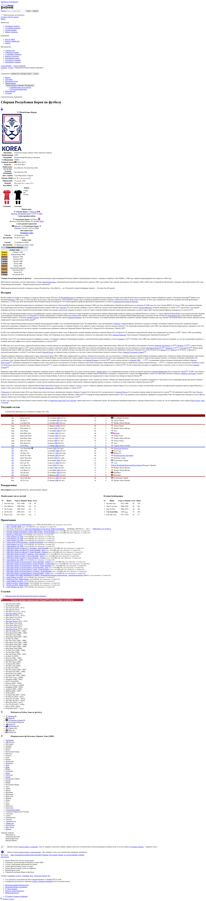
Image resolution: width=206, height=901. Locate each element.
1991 (58, 420)
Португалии (195, 400)
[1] (30, 178)
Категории (5, 857)
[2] (49, 284)
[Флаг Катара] (112, 451)
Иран (10, 718)
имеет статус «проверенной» (30, 852)
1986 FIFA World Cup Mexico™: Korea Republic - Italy (25, 550)
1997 (57, 423)
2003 (41, 221)
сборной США (135, 360)
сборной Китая (47, 352)
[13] (175, 345)
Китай (8, 777)
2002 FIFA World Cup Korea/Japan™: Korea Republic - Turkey (28, 573)
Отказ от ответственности (14, 891)
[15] (27, 347)
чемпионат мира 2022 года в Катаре (63, 400)
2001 (57, 475)
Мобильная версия (12, 893)
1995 (56, 438)
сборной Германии (74, 317)
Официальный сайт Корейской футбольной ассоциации (25, 596)
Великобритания (24, 214)
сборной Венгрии (173, 315)
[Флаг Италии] (112, 433)
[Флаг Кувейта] (7, 732)
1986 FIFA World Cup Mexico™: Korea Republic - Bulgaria (27, 552)
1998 (56, 443)
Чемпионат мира (26, 233)
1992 (55, 428)
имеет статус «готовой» (28, 847)
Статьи (10, 68)
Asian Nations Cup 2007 (14, 577)
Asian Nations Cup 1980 (14, 546)
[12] (55, 341)
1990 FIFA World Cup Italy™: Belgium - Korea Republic (26, 554)
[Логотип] (12, 150)
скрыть (36, 73)
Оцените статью (8, 899)
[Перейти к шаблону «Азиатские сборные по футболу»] (1, 736)
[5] (192, 309)
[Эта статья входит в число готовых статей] (1, 107)
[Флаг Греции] (112, 460)
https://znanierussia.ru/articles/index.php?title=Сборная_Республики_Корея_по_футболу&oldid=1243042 (47, 855)
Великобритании (67, 298)
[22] (11, 362)
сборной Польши (91, 360)
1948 (40, 214)
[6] (34, 319)
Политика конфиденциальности (17, 885)
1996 (56, 433)
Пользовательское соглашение (16, 887)
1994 (55, 458)
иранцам (121, 339)
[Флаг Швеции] (13, 226)
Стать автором (6, 66)
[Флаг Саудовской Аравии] (112, 418)
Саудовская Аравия (15, 720)
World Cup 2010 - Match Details (17, 579)
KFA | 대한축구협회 (13, 527)
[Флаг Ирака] (7, 730)
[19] (145, 351)
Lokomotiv (25, 876)
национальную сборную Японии (126, 301)
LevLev (18, 876)
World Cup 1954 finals (14, 535)
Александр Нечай (40, 876)
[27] (187, 371)
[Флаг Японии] (112, 436)
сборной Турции (33, 317)
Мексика (33, 212)
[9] (179, 332)
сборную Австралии (188, 373)
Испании (169, 348)
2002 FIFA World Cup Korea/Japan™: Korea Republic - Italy (27, 567)
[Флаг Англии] (112, 448)
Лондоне (63, 308)
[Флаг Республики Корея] (18, 112)
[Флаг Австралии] (7, 726)
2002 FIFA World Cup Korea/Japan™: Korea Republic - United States (30, 564)
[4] (178, 307)
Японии (11, 300)
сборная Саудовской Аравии (133, 352)
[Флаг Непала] (39, 219)
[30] (80, 387)
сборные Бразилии (119, 335)
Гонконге (117, 324)
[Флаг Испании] (112, 475)
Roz (31, 876)
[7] (124, 325)
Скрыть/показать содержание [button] (11, 97)
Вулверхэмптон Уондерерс (123, 455)
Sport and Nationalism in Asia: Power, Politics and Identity (44, 529)
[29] (153, 381)
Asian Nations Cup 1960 (14, 538)
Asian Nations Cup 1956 (14, 536)
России (199, 392)
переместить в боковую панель (21, 73)
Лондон (14, 214)
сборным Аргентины (162, 345)
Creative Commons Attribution (42, 881)
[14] (188, 345)
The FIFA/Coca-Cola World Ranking (19, 525)
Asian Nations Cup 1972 (14, 544)
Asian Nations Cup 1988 (14, 560)
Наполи (116, 433)
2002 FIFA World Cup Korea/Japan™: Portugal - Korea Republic (28, 565)
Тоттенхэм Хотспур (121, 448)
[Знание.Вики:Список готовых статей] (2, 847)
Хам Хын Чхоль (11, 613)
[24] (49, 364)
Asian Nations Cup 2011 (14, 581)
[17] (177, 347)
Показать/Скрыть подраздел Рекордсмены (20, 85)
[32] (84, 394)
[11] (129, 338)
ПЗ (13, 448)
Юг (49, 876)
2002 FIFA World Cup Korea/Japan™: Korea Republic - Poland (28, 562)
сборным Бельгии (152, 348)
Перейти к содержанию (9, 2)
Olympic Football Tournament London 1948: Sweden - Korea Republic (30, 533)
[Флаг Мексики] (38, 212)
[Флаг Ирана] (7, 718)
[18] (191, 347)
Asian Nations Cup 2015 (14, 587)
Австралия (12, 726)
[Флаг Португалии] (15, 162)
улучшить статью (137, 847)
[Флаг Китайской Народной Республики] (126, 465)
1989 (55, 441)
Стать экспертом (19, 66)
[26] (7, 367)
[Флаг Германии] (112, 453)
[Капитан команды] (32, 448)
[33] (79, 396)
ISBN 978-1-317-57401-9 (102, 529)
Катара (163, 350)
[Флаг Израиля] (7, 728)
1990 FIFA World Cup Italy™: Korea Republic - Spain (25, 556)
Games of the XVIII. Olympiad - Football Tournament (24, 542)
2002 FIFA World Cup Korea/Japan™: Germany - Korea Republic (29, 571)
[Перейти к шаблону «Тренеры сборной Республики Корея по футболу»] (1, 600)
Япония (11, 716)
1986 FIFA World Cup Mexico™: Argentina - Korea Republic (27, 548)
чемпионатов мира (49, 282)
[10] (168, 334)
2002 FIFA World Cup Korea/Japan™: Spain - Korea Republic (27, 569)
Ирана (173, 350)
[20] (109, 360)
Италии (180, 345)
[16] (163, 347)
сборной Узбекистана (46, 388)
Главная (4, 68)
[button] (2, 15)
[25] (124, 364)
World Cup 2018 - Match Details (17, 585)
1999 (58, 470)
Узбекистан (10, 823)
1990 (58, 418)
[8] (124, 328)
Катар (10, 724)
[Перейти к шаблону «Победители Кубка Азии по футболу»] (1, 712)
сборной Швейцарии (159, 371)
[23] (162, 362)
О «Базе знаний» (11, 889)
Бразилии (5, 392)
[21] (146, 360)
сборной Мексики (145, 308)
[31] (170, 391)
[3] (189, 297)
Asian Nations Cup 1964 (14, 540)
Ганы (203, 400)
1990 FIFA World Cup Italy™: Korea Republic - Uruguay (26, 558)
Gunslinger (11, 876)
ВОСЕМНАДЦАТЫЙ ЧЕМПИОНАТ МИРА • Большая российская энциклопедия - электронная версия (44, 575)
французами (101, 371)
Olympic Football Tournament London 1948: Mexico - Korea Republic (30, 531)
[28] (141, 375)
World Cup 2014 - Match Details (17, 583)
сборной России (122, 392)
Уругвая (183, 348)
